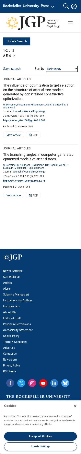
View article (12, 135)
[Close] (14, 56)
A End (48, 104)
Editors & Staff (12, 318)
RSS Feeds (10, 371)
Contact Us (10, 353)
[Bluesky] (65, 383)
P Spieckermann (35, 168)
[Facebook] (10, 383)
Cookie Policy (11, 335)
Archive (8, 282)
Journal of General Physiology (29, 111)
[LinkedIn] (54, 383)
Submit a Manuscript (16, 294)
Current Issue (11, 276)
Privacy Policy (11, 365)
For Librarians (11, 306)
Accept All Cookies (40, 436)
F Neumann (23, 104)
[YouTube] (43, 383)
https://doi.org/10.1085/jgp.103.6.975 (24, 180)
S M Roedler (59, 104)
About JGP (10, 312)
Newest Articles (13, 270)
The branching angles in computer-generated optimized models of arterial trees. (38, 156)
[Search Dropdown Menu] (66, 6)
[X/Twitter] (21, 383)
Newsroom (10, 359)
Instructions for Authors (18, 300)
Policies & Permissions (17, 324)
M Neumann (37, 104)
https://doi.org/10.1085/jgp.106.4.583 (24, 120)
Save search (12, 68)
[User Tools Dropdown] (74, 6)
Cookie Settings (40, 446)
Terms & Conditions (15, 341)
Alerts (7, 288)
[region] (40, 427)
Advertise (9, 347)
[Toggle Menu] (70, 23)
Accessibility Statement (18, 330)
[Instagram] (32, 383)
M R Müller (20, 168)
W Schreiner (9, 104)
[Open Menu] (29, 6)
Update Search (15, 42)
